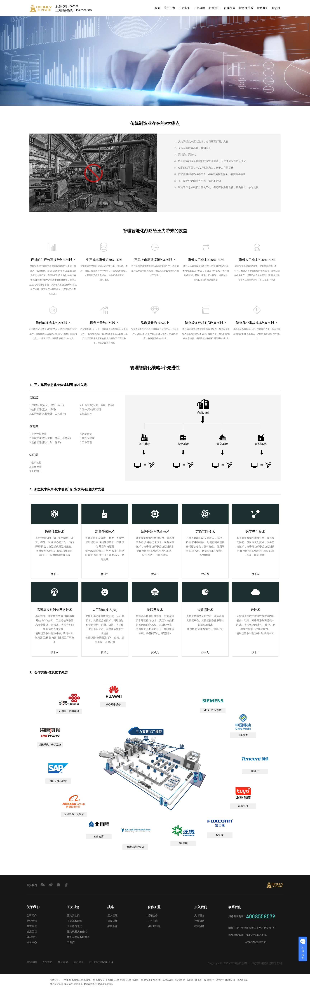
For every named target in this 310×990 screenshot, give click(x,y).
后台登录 (79, 962)
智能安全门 (101, 980)
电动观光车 (242, 980)
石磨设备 (78, 984)
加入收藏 (63, 962)
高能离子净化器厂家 (196, 980)
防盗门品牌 (125, 980)
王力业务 (184, 8)
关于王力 (169, 8)
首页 (157, 8)
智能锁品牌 (77, 980)
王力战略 (199, 8)
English (276, 8)
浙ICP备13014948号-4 (101, 962)
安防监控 (219, 980)
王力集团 (66, 980)
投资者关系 (246, 8)
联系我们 (262, 8)
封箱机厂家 (230, 980)
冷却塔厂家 (137, 980)
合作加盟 (229, 8)
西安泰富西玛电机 (152, 980)
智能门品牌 (113, 980)
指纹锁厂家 (89, 980)
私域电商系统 (90, 984)
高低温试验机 (56, 984)
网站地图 (32, 962)
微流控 (210, 980)
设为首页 (47, 962)
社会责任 (214, 8)
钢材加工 (68, 984)
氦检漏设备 (168, 980)
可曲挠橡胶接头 (105, 984)
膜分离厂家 (180, 980)
